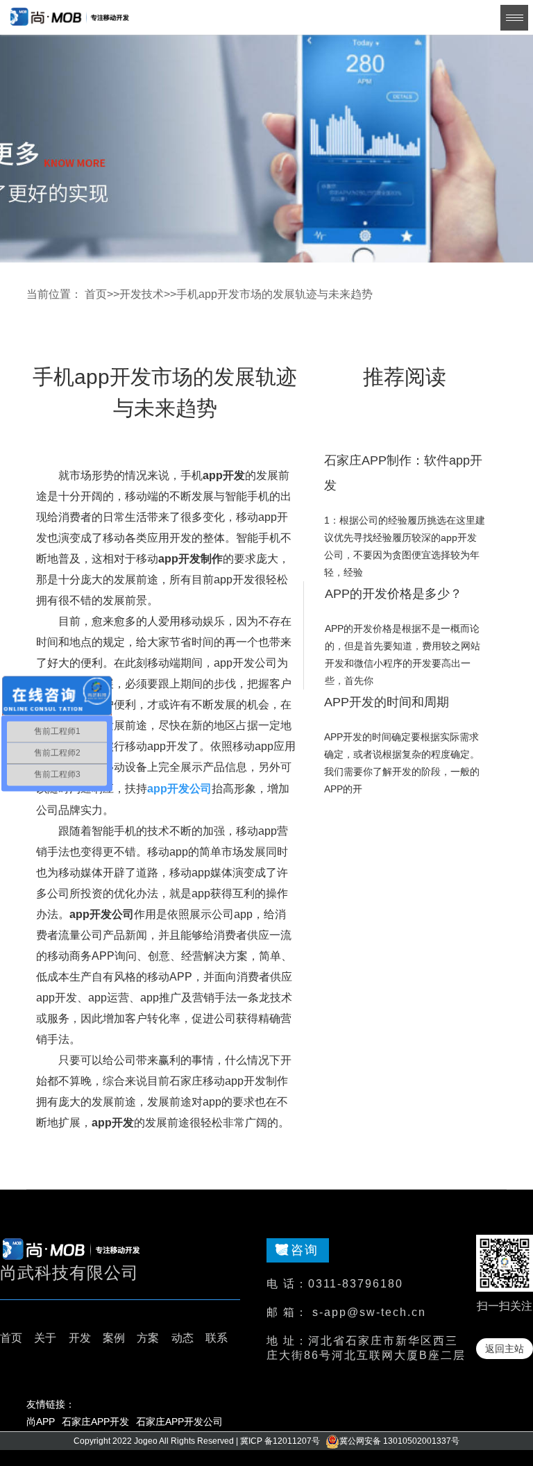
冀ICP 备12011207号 (280, 1441)
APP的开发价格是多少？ (393, 594)
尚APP (40, 1421)
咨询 (305, 1250)
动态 (182, 1338)
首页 (96, 294)
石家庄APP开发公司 (179, 1421)
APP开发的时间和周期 (386, 702)
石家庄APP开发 (95, 1421)
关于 (45, 1338)
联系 (216, 1338)
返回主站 (504, 1348)
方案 (148, 1338)
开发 (80, 1338)
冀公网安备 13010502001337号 (399, 1441)
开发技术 (141, 294)
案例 (114, 1338)
